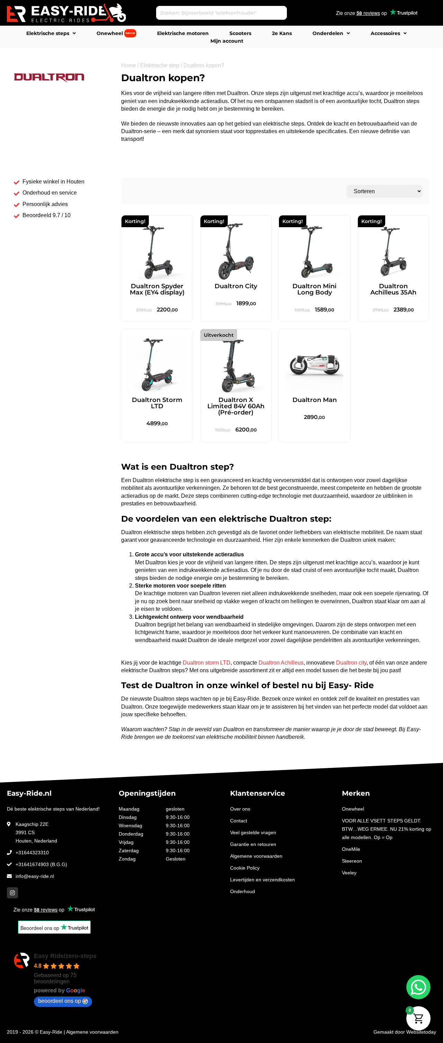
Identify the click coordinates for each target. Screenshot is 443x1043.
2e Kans (282, 33)
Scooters (240, 33)
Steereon (352, 861)
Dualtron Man (314, 400)
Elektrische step (159, 65)
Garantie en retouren (253, 844)
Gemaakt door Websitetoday (404, 1032)
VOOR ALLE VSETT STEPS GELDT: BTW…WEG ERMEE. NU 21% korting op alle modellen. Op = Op (386, 829)
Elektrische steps (47, 33)
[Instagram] (12, 892)
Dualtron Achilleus (281, 663)
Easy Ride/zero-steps (65, 955)
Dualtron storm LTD (206, 663)
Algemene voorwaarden (256, 856)
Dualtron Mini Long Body (314, 289)
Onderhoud (242, 891)
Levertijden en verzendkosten (262, 879)
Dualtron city (351, 663)
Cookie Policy (245, 868)
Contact (238, 820)
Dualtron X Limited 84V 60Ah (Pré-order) (235, 406)
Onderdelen (328, 33)
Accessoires (385, 33)
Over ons (240, 809)
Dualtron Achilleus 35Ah (393, 289)
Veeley (349, 872)
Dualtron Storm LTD (157, 403)
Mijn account (226, 41)
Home (128, 65)
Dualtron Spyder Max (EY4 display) (157, 289)
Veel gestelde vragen (253, 832)
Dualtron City (236, 286)
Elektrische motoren (183, 33)
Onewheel (116, 33)
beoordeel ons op (59, 1001)
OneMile (351, 849)
